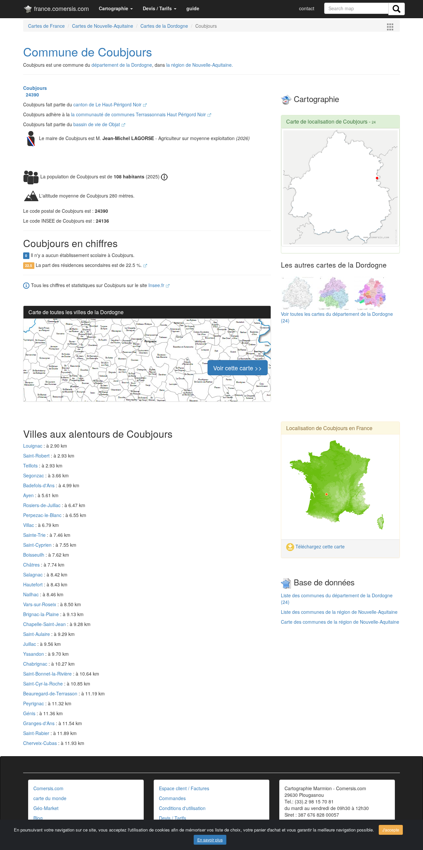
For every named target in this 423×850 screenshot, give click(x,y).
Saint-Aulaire (37, 634)
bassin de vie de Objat (97, 124)
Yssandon (34, 653)
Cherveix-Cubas (40, 743)
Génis (30, 713)
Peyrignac (34, 703)
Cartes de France (46, 25)
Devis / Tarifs (172, 818)
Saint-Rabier (37, 733)
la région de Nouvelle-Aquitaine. (199, 64)
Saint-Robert (37, 455)
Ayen (29, 495)
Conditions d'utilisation (182, 808)
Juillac (30, 644)
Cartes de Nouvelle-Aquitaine (102, 25)
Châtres (32, 564)
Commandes (172, 798)
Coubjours (35, 88)
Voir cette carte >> (237, 367)
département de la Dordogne (122, 64)
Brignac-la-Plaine (41, 614)
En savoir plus (210, 839)
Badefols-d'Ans (39, 485)
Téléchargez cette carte (319, 546)
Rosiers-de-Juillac (42, 505)
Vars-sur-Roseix (40, 604)
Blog (38, 818)
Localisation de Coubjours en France (329, 428)
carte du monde (49, 798)
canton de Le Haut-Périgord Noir (108, 104)
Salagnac (33, 574)
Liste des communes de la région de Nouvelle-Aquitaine (339, 612)
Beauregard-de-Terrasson (51, 693)
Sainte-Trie (35, 535)
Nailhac (31, 594)
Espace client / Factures (184, 788)
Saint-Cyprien (38, 544)
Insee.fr (157, 285)
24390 (31, 94)
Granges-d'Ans (39, 723)
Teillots (31, 465)
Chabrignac (36, 663)
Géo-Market (45, 808)
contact (306, 8)
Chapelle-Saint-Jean (45, 624)
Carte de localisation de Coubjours (326, 121)
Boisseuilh (34, 554)
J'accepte (390, 829)
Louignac (33, 445)
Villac (29, 525)
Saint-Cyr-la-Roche (43, 683)
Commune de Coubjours (87, 51)
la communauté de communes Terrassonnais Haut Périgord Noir (139, 114)
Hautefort (33, 584)
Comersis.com (48, 788)
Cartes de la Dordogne (164, 25)
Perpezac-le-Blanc (43, 515)
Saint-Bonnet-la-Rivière (48, 673)
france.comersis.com (60, 8)
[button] (116, 8)
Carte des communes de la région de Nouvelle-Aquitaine (340, 621)
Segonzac (34, 475)
